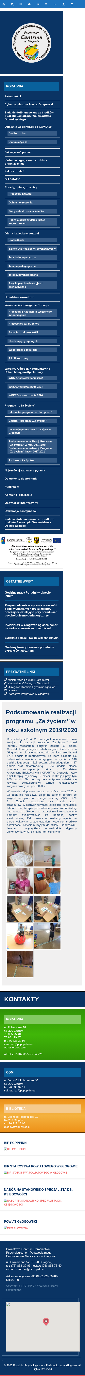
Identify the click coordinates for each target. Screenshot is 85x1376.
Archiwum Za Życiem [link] (22, 460)
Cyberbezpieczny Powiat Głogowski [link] (29, 104)
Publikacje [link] (12, 486)
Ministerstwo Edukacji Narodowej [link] (28, 679)
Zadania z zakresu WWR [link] (23, 332)
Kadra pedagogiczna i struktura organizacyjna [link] (26, 162)
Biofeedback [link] (16, 240)
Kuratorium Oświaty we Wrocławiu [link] (29, 683)
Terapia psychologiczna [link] (23, 274)
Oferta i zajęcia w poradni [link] (22, 233)
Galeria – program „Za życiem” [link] (28, 420)
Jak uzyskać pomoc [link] (18, 152)
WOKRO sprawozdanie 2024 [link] (26, 395)
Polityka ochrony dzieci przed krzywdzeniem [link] (27, 221)
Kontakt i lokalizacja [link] (18, 494)
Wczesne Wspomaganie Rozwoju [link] (27, 305)
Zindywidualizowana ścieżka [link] (26, 211)
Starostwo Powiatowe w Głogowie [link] (29, 693)
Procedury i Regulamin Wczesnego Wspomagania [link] (30, 313)
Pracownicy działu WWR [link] (24, 323)
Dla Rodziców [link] (17, 133)
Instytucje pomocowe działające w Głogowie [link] (30, 431)
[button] (46, 1322)
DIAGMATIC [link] (12, 179)
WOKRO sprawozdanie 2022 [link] (26, 378)
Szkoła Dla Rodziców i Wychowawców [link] (32, 248)
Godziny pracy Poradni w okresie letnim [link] (28, 594)
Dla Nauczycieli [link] (18, 142)
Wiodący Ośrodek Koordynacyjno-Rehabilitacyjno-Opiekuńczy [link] (28, 370)
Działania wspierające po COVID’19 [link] (28, 126)
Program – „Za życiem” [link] (20, 405)
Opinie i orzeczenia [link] (20, 202)
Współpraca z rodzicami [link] (23, 349)
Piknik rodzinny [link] (18, 358)
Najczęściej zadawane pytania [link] (25, 470)
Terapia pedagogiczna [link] (22, 266)
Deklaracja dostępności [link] (21, 510)
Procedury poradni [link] (20, 193)
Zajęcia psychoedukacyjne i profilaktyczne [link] (25, 285)
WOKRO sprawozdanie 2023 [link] (26, 386)
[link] (4, 4)
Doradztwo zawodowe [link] (19, 297)
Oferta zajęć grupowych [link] (23, 341)
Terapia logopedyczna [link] (22, 257)
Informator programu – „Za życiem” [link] (31, 412)
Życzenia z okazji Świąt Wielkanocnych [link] (32, 637)
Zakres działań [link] (14, 171)
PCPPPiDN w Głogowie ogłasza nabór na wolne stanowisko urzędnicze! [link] (31, 626)
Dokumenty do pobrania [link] (21, 478)
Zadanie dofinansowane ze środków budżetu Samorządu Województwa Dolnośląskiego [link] (29, 116)
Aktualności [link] (13, 96)
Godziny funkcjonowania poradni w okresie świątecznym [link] (29, 648)
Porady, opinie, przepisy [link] (21, 187)
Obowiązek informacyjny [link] (21, 502)
